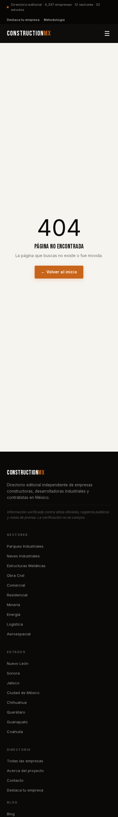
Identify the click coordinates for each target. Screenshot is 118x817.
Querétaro (16, 712)
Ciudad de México (23, 692)
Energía (13, 614)
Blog (11, 814)
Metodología (54, 20)
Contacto (15, 780)
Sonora (13, 673)
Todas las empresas (25, 761)
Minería (13, 604)
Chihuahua (17, 702)
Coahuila (15, 731)
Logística (15, 624)
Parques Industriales (25, 546)
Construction (29, 33)
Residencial (17, 595)
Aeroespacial (19, 634)
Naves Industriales (23, 556)
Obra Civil (15, 575)
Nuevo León (17, 663)
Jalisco (13, 683)
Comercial (16, 585)
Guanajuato (17, 722)
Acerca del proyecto (25, 770)
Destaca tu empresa (23, 20)
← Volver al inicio (59, 271)
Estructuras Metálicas (26, 565)
